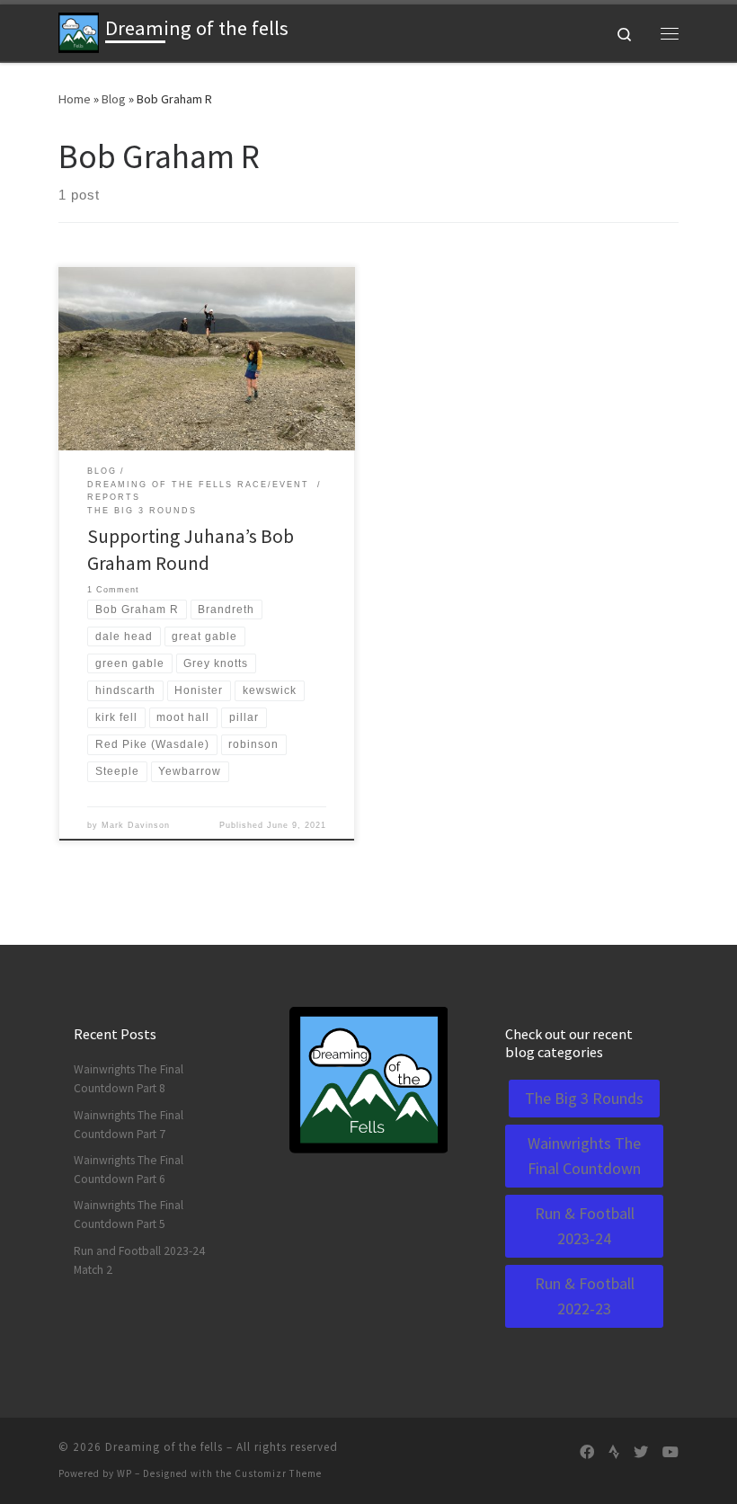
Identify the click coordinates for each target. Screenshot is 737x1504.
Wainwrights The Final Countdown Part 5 (128, 1214)
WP (124, 1473)
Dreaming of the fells (164, 1447)
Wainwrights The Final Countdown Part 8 (128, 1079)
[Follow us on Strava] (613, 1452)
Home (74, 99)
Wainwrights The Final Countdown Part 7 (128, 1125)
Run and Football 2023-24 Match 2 (139, 1260)
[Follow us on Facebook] (587, 1452)
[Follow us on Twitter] (641, 1452)
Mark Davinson (136, 825)
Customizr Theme (278, 1473)
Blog (114, 99)
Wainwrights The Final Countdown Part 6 (128, 1169)
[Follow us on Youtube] (670, 1452)
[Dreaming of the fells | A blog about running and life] (78, 30)
